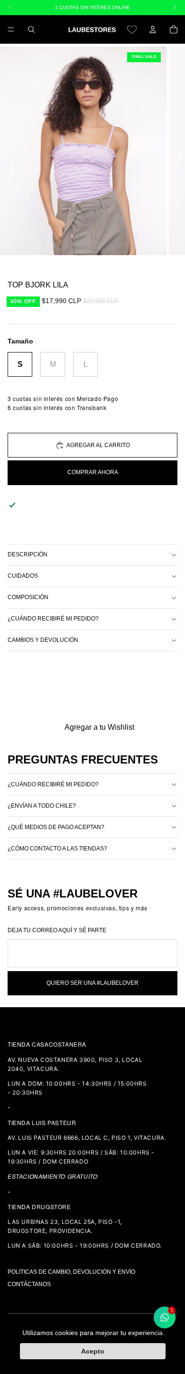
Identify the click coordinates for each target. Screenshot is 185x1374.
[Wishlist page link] (132, 29)
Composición (28, 597)
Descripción (27, 554)
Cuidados (23, 575)
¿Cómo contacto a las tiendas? (57, 848)
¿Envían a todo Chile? (42, 805)
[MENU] (11, 29)
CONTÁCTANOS (29, 1284)
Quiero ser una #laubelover (92, 983)
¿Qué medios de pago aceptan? (56, 827)
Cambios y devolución (43, 640)
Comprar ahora (92, 472)
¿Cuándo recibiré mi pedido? (53, 618)
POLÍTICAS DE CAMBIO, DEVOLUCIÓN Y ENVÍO (71, 1272)
